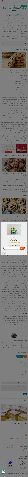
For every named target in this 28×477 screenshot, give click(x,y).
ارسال (22, 248)
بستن (4, 253)
